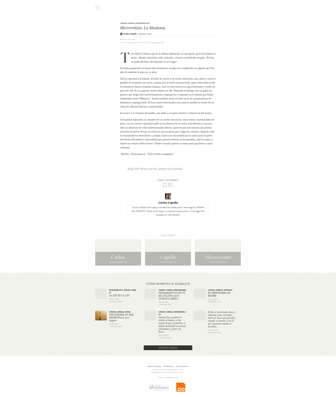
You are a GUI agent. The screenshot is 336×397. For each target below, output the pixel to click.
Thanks (201, 169)
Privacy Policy (169, 366)
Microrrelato (143, 23)
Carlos (123, 23)
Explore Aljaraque (168, 347)
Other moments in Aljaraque (168, 283)
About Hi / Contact (154, 366)
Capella (131, 23)
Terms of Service (182, 366)
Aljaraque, (145, 33)
